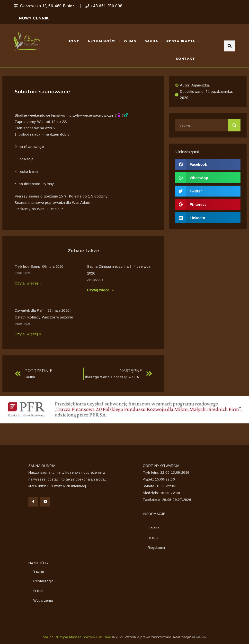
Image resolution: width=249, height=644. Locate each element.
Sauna (151, 41)
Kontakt (185, 58)
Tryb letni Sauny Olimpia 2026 (39, 266)
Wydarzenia (43, 600)
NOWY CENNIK (34, 18)
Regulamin (156, 548)
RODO (153, 538)
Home (73, 41)
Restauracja (180, 41)
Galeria (154, 528)
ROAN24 (199, 637)
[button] (207, 164)
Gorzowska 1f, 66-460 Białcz (47, 6)
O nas (130, 41)
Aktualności (102, 41)
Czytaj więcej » (28, 283)
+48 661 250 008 (107, 6)
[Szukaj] (234, 125)
